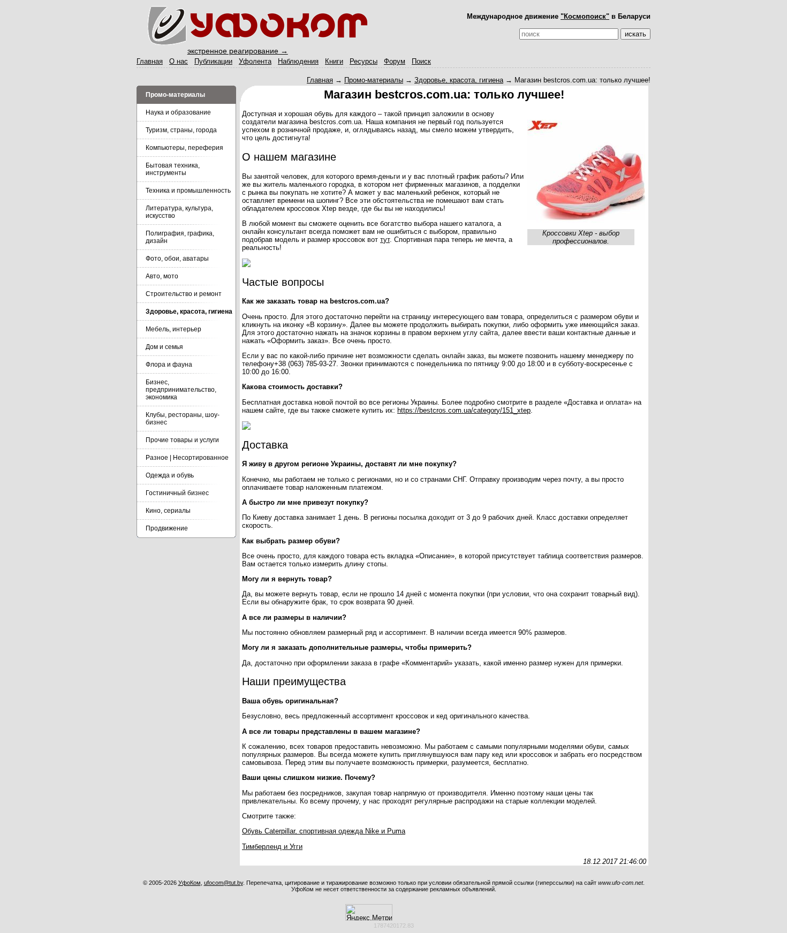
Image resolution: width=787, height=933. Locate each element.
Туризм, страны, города (181, 130)
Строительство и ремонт (184, 294)
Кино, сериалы (168, 510)
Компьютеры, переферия (184, 147)
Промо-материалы (373, 80)
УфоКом (189, 882)
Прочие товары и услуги (182, 440)
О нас (178, 61)
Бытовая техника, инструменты (173, 169)
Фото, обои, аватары (177, 258)
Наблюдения (298, 61)
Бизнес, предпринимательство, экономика (181, 389)
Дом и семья (164, 347)
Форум (394, 61)
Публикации (213, 61)
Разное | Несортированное (187, 457)
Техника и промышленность (188, 190)
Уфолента (255, 61)
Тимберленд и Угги (272, 847)
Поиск (421, 61)
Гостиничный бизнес (177, 493)
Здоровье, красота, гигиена (458, 80)
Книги (334, 61)
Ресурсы (363, 61)
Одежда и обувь (170, 475)
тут (385, 240)
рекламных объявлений (462, 889)
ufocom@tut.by (223, 882)
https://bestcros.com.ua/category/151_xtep (464, 410)
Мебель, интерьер (173, 329)
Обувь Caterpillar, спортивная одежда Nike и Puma (323, 831)
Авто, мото (162, 276)
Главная (150, 61)
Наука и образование (178, 112)
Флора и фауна (169, 364)
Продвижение (167, 528)
